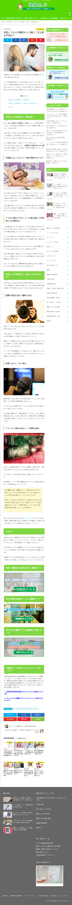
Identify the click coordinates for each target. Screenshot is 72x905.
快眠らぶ (56, 900)
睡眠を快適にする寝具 (53, 311)
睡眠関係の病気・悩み (53, 316)
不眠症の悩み (8, 708)
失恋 (28, 708)
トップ (3, 18)
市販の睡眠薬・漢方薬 (53, 297)
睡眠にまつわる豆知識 (53, 307)
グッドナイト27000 (52, 242)
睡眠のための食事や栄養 (43, 818)
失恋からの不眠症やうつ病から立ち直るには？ (23, 103)
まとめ (11, 107)
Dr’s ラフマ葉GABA (52, 251)
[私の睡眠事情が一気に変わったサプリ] (57, 57)
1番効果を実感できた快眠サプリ (14, 18)
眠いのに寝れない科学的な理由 (55, 137)
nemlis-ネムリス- (52, 256)
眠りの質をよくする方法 (54, 302)
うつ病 (16, 708)
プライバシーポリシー (30, 895)
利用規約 (5, 895)
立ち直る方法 (35, 708)
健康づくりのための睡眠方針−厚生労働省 (48, 846)
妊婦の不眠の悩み (52, 293)
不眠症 (22, 708)
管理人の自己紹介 (43, 895)
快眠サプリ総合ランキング (31, 18)
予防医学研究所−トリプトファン (45, 855)
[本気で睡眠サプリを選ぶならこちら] (57, 95)
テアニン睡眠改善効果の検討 (44, 843)
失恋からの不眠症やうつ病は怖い (19, 100)
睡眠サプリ (39, 827)
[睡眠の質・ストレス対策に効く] (57, 75)
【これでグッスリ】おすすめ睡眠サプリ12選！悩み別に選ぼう (57, 206)
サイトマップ (64, 895)
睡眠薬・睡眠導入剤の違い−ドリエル (47, 849)
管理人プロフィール (66, 18)
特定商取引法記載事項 (16, 895)
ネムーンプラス (51, 260)
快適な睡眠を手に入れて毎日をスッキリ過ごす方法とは (50, 799)
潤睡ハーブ (50, 246)
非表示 (25, 96)
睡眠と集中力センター (42, 852)
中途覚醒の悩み (51, 284)
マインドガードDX (29, 518)
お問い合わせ (54, 895)
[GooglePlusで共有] (32, 40)
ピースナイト (51, 237)
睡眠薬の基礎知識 (52, 274)
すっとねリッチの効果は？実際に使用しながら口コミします (57, 196)
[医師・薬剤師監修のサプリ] (57, 37)
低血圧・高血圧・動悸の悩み (55, 288)
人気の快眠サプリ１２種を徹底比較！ (49, 18)
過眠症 (49, 321)
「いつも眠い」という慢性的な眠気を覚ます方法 (60, 186)
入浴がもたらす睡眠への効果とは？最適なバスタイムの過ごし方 (57, 177)
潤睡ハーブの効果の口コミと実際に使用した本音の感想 (57, 216)
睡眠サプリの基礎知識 (53, 228)
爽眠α (48, 270)
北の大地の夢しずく (53, 265)
